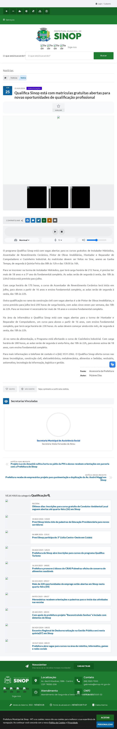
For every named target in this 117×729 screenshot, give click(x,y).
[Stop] (62, 232)
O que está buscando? (14, 56)
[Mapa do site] (40, 11)
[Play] (55, 232)
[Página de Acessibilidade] (46, 11)
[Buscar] (103, 55)
